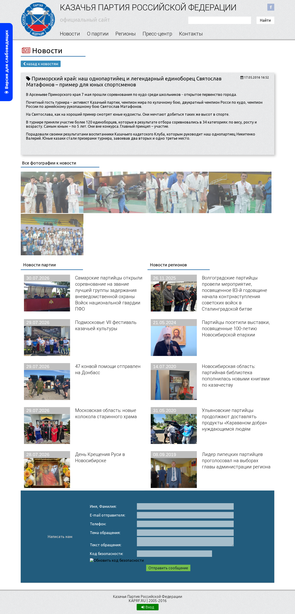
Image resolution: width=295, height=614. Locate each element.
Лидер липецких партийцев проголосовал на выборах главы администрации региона (236, 460)
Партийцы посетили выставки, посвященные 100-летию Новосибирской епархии (236, 328)
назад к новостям (42, 64)
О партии (98, 34)
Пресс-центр (157, 34)
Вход (149, 607)
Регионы (125, 34)
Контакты (191, 34)
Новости (70, 34)
